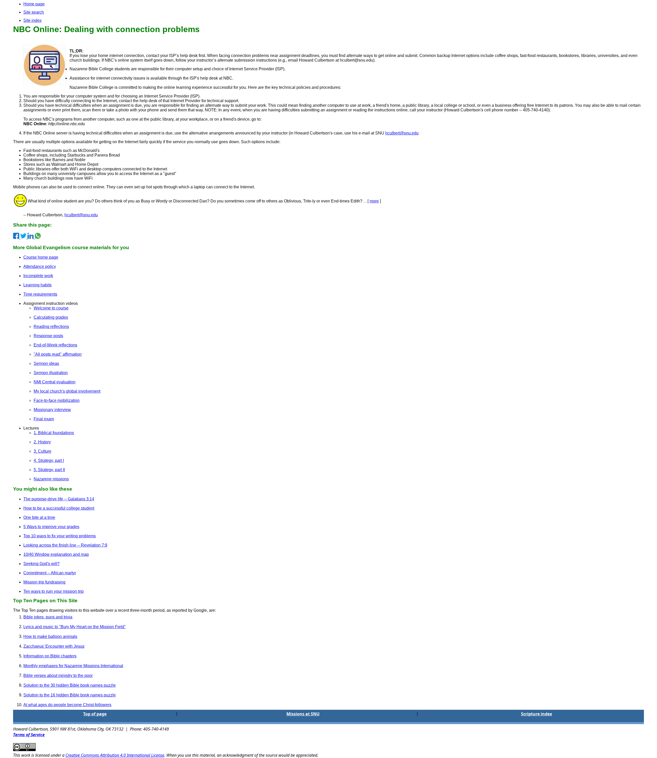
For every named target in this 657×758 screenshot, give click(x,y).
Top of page (95, 714)
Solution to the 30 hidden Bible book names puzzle (69, 685)
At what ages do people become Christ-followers (67, 705)
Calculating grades (51, 317)
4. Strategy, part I (49, 460)
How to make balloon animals (50, 636)
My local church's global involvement (67, 391)
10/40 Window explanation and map (56, 554)
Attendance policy (39, 266)
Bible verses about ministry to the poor (58, 675)
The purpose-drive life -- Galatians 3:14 (58, 499)
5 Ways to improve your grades (51, 526)
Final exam (44, 419)
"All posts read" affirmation (58, 354)
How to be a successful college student (58, 508)
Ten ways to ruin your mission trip (53, 591)
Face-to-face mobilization (57, 400)
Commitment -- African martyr (49, 573)
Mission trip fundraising (44, 582)
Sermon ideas (46, 363)
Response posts (48, 336)
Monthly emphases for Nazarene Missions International (73, 666)
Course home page (40, 257)
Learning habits (37, 285)
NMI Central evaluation (54, 382)
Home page (34, 4)
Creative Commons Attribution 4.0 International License (114, 755)
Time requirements (40, 294)
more (374, 201)
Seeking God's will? (41, 563)
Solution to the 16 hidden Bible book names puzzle (69, 695)
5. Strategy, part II (49, 470)
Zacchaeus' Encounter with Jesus (53, 646)
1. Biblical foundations (54, 433)
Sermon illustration (51, 373)
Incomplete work (38, 276)
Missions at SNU (303, 714)
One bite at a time (39, 517)
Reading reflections (51, 326)
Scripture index (536, 714)
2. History (42, 442)
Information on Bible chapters (49, 656)
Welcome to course (51, 308)
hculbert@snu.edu (402, 133)
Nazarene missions (51, 479)
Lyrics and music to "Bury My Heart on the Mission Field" (74, 627)
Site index (32, 20)
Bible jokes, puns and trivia (47, 617)
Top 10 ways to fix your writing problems (59, 536)
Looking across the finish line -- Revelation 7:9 (65, 545)
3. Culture (42, 451)
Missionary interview (52, 409)
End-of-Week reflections (55, 345)
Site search (33, 12)
